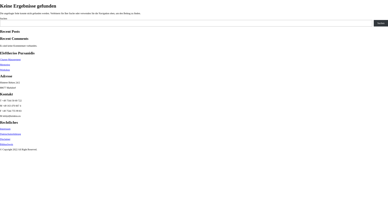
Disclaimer (5, 139)
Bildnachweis (6, 144)
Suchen (3, 18)
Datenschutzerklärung (10, 134)
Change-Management (10, 59)
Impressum (5, 129)
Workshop (5, 70)
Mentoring (5, 64)
